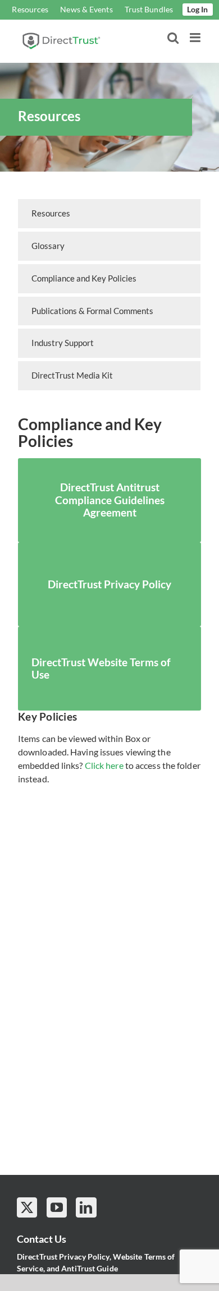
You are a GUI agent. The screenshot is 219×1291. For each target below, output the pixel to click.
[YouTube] (57, 1207)
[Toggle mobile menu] (196, 37)
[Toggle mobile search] (173, 37)
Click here (104, 765)
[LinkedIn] (86, 1207)
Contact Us (41, 1239)
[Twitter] (27, 1207)
